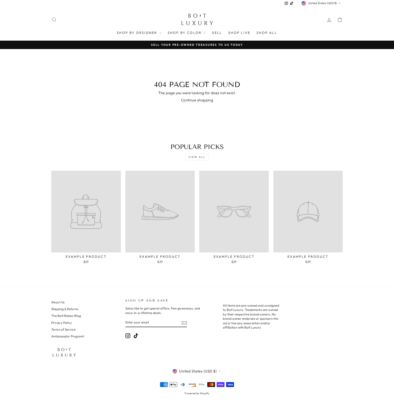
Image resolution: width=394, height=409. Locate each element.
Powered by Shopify (197, 393)
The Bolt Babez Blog (66, 316)
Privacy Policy (61, 323)
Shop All (267, 33)
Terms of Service (63, 329)
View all (197, 156)
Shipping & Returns (64, 309)
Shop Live (239, 33)
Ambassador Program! (68, 336)
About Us (58, 302)
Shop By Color (185, 33)
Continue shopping (197, 100)
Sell (217, 33)
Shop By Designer (137, 33)
